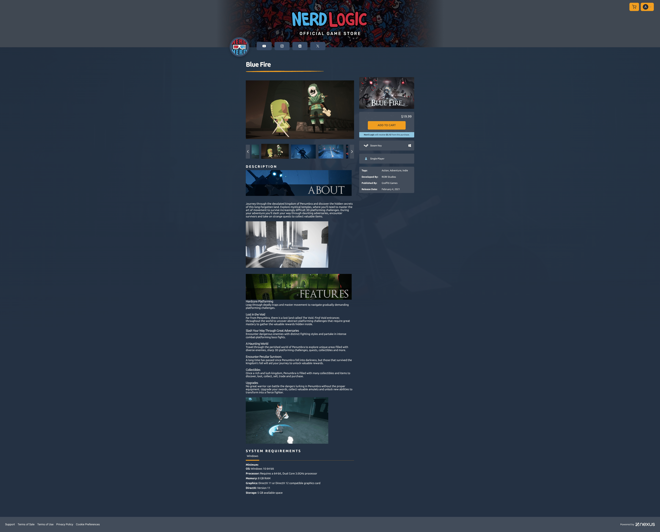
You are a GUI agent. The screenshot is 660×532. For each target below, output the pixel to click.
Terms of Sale (26, 524)
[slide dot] (275, 151)
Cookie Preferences (88, 524)
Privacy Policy (64, 524)
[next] (352, 152)
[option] (300, 109)
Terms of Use (45, 524)
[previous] (248, 152)
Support (10, 524)
